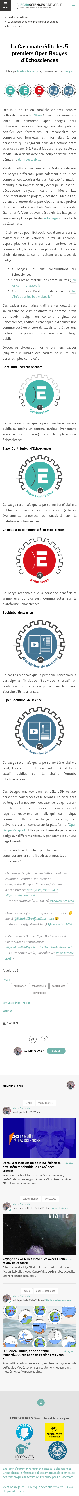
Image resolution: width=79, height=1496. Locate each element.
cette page (50, 218)
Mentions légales (13, 1486)
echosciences (39, 986)
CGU (70, 1486)
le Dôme (35, 115)
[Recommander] (44, 1039)
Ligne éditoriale (14, 1491)
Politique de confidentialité (45, 1486)
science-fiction (30, 1199)
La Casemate (65, 1476)
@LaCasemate (43, 918)
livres (29, 1103)
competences (39, 993)
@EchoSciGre (23, 918)
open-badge (20, 986)
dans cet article (29, 159)
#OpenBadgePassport (20, 895)
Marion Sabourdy (27, 71)
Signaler (12, 1023)
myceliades (50, 1199)
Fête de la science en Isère (57, 1300)
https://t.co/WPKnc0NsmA (23, 947)
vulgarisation (45, 1103)
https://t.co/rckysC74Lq (42, 889)
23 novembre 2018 (61, 900)
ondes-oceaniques (45, 1291)
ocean (27, 1291)
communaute (58, 986)
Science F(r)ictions (60, 1208)
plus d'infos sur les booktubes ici (43, 293)
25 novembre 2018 (59, 924)
